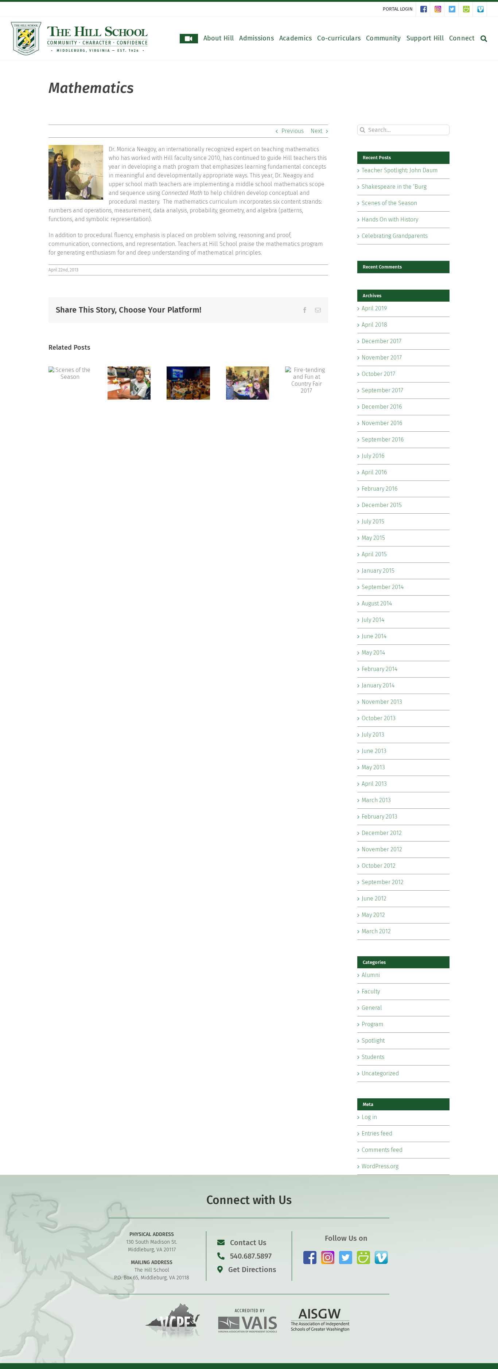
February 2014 (379, 669)
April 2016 (374, 472)
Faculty (371, 991)
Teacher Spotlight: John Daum (400, 170)
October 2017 (378, 373)
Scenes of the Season (389, 203)
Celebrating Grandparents (395, 235)
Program (373, 1024)
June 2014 (374, 636)
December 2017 (381, 341)
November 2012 (382, 849)
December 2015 (382, 505)
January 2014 (378, 685)
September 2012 (383, 882)
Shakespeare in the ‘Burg (394, 186)
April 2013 (374, 783)
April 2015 (374, 554)
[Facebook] (425, 9)
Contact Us (248, 1242)
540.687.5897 (250, 1256)
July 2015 (373, 521)
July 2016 (373, 455)
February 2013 (379, 816)
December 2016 (382, 406)
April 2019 (374, 308)
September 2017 (382, 390)
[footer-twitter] (345, 1253)
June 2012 (374, 898)
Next (316, 131)
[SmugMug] (468, 9)
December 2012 (382, 832)
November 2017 (382, 357)
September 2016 (383, 439)
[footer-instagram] (327, 1253)
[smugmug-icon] (363, 1253)
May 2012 (373, 914)
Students (373, 1057)
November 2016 (382, 423)
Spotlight (373, 1040)
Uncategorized (380, 1073)
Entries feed (377, 1133)
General (372, 1007)
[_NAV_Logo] (79, 24)
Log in (369, 1117)
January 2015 (378, 570)
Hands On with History (390, 219)
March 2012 (376, 931)
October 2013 (379, 718)
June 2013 (374, 751)
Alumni (371, 975)
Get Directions (251, 1269)
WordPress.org (380, 1166)
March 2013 (376, 800)
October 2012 (379, 865)
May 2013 (373, 767)
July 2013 (373, 734)
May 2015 (373, 537)
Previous (292, 131)
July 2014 (373, 619)
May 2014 (373, 652)
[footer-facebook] (309, 1253)
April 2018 (374, 324)
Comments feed (382, 1149)
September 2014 (383, 587)
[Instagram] (439, 9)
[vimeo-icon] (381, 1253)
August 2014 (377, 603)
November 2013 (382, 701)
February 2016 (379, 488)
